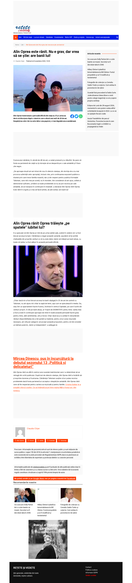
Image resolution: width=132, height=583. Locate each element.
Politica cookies (92, 570)
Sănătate (49, 37)
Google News (38, 478)
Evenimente (59, 37)
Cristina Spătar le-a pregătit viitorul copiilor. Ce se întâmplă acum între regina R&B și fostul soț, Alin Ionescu (47, 387)
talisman (63, 441)
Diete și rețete (79, 37)
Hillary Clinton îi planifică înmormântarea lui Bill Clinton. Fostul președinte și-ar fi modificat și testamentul (101, 74)
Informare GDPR (92, 573)
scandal (52, 441)
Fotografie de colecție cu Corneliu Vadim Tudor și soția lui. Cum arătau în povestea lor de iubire (101, 85)
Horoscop (90, 37)
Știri (20, 37)
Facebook (71, 478)
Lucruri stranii (39, 37)
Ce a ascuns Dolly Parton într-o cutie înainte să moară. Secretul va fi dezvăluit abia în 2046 (101, 62)
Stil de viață (27, 37)
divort (32, 441)
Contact (88, 567)
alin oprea (20, 441)
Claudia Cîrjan (19, 61)
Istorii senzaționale (102, 37)
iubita (41, 441)
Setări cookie (91, 575)
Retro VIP (68, 37)
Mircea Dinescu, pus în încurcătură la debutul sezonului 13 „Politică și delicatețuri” (43, 362)
